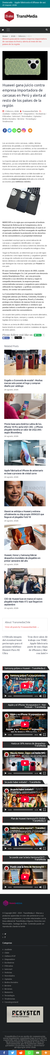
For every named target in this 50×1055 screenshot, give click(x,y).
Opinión (37, 116)
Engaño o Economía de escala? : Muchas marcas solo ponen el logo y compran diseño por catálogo (23, 383)
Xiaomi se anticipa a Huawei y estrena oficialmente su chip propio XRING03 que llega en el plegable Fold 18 (24, 514)
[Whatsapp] (14, 129)
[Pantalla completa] (44, 696)
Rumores (8, 992)
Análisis (6, 114)
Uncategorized (11, 1002)
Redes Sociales (9, 119)
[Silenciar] (40, 696)
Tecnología (31, 119)
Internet (16, 116)
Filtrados (6, 116)
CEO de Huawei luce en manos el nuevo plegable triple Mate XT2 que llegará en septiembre (23, 602)
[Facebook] (5, 129)
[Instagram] (24, 129)
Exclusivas (40, 114)
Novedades (27, 116)
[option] (31, 2)
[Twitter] (9, 129)
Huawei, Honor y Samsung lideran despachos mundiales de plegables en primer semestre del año (22, 558)
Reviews (8, 989)
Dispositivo (29, 114)
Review (20, 119)
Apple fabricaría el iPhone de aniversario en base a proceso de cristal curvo (23, 471)
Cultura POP (16, 114)
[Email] (19, 129)
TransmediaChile (30, 111)
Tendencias (7, 121)
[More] (30, 129)
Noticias (8, 972)
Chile (6, 953)
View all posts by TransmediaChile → (22, 627)
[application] (25, 685)
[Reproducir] (5, 696)
